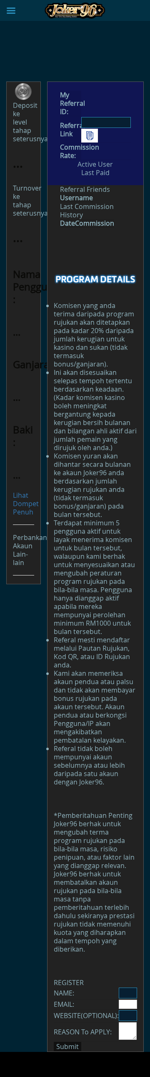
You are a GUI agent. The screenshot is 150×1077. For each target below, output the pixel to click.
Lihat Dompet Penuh (26, 504)
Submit (67, 1046)
